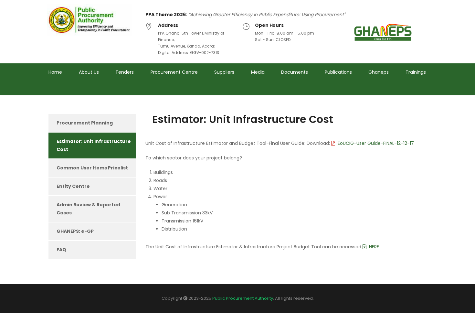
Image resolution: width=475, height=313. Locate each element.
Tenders (124, 72)
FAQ (61, 249)
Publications (338, 72)
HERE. (375, 246)
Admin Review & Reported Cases (88, 208)
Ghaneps (378, 72)
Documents (294, 72)
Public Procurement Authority (242, 298)
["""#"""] (424, 90)
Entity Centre (73, 186)
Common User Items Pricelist (92, 168)
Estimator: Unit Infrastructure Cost (94, 145)
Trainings (416, 72)
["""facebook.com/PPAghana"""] (412, 90)
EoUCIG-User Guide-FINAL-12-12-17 (376, 143)
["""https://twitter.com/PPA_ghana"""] (400, 90)
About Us (89, 72)
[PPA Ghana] (91, 20)
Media (258, 72)
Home (55, 72)
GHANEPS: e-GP (75, 231)
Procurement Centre (174, 72)
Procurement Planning (85, 123)
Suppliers (224, 72)
